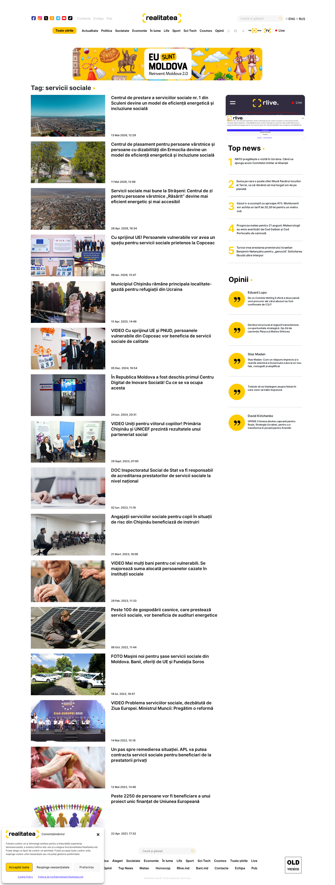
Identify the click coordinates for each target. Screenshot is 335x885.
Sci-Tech (190, 31)
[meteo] (243, 30)
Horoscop (163, 868)
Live (282, 30)
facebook (33, 18)
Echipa (99, 18)
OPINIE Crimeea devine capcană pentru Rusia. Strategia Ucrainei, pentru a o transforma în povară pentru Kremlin (271, 424)
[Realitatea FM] (255, 30)
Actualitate (90, 31)
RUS (302, 19)
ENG (291, 19)
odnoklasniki (52, 18)
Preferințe (86, 867)
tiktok (70, 18)
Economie (139, 31)
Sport (176, 31)
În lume (155, 31)
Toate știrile (64, 30)
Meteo (144, 868)
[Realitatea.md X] (46, 18)
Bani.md (202, 868)
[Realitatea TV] (267, 30)
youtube (64, 18)
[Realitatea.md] (293, 865)
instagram (40, 18)
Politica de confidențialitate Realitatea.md (60, 876)
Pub (109, 18)
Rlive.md (183, 868)
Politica (106, 31)
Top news (244, 148)
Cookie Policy (25, 876)
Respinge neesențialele (53, 867)
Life (166, 31)
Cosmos (206, 31)
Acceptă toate (19, 867)
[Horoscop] (228, 30)
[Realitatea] (181, 18)
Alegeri (117, 861)
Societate (122, 31)
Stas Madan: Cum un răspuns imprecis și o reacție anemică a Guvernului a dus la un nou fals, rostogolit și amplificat (274, 363)
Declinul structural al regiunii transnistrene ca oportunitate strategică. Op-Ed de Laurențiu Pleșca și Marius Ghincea (273, 328)
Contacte (84, 18)
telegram (58, 18)
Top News (125, 868)
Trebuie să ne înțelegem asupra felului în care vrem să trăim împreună (272, 388)
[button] (98, 834)
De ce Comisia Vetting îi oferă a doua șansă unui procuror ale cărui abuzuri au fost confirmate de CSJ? (273, 301)
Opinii (219, 31)
